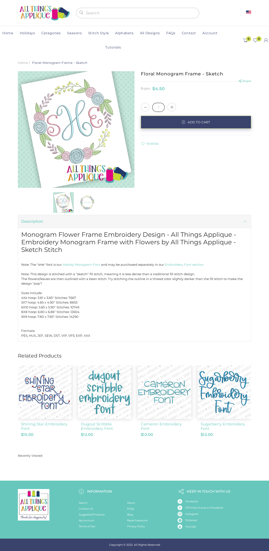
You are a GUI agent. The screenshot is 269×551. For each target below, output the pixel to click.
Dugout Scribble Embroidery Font (97, 426)
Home (23, 63)
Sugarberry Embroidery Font (223, 426)
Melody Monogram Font (81, 265)
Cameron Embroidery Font (161, 426)
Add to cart (199, 122)
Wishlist (152, 144)
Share (246, 81)
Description (32, 221)
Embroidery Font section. (184, 265)
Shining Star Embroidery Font (44, 426)
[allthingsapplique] (44, 12)
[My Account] (266, 40)
